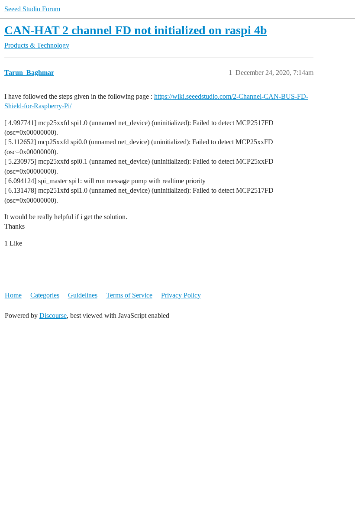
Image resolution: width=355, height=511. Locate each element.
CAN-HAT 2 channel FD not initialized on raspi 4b (135, 30)
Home (13, 295)
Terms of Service (129, 295)
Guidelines (82, 295)
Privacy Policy (181, 295)
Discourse (53, 315)
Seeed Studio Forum (32, 9)
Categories (44, 295)
